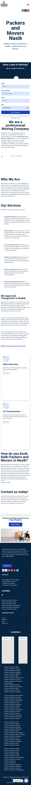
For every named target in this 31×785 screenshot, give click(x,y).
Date (2, 104)
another (3, 192)
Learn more (6, 373)
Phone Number (5, 90)
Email (2, 97)
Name (2, 83)
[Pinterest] (14, 570)
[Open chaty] (26, 780)
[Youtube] (28, 10)
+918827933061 (9, 556)
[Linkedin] (12, 570)
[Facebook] (23, 10)
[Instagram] (25, 10)
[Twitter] (17, 570)
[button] (27, 4)
